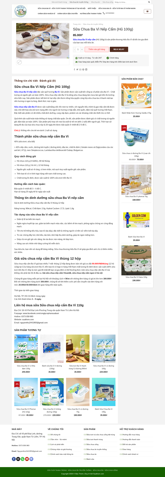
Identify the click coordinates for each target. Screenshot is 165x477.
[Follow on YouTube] (27, 459)
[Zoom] (19, 62)
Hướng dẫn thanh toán (90, 13)
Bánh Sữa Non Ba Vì (136, 237)
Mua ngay (119, 49)
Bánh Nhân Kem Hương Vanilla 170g (136, 113)
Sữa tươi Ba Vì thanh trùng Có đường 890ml (78, 367)
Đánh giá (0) (48, 80)
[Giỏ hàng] (147, 11)
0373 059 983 (27, 316)
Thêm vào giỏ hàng (96, 49)
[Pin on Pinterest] (83, 70)
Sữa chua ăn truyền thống (79, 2)
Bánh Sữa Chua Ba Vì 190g (103, 410)
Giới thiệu (92, 8)
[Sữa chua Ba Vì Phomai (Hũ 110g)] (26, 392)
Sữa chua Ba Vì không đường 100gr (52, 410)
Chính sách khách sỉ (46, 13)
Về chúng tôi (55, 435)
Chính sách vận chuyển (67, 13)
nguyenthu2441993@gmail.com (34, 323)
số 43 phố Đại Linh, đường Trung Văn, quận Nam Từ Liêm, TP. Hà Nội (28, 437)
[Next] (25, 60)
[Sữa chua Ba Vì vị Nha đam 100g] (26, 349)
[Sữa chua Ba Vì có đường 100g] (103, 349)
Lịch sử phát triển (57, 444)
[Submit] (149, 2)
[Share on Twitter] (77, 70)
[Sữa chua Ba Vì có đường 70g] (78, 392)
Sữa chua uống (108, 2)
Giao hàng (127, 449)
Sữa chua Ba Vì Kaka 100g (136, 277)
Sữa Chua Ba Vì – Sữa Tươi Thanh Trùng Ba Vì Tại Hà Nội (61, 8)
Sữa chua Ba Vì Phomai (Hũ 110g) (26, 410)
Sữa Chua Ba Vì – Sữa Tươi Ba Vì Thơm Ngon (117, 8)
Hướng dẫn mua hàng (131, 435)
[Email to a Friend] (80, 70)
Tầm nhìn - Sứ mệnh (59, 439)
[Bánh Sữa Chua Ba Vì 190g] (103, 392)
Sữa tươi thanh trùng (59, 2)
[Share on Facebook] (74, 70)
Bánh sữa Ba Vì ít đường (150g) (52, 367)
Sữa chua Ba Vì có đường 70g (77, 410)
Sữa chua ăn (95, 2)
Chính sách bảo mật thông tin (62, 454)
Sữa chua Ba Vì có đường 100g (103, 367)
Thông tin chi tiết (26, 80)
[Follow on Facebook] (14, 459)
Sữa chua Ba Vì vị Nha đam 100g (26, 367)
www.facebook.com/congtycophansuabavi (41, 313)
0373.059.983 (24, 445)
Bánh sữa (90, 459)
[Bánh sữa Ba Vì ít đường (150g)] (52, 349)
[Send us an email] (18, 459)
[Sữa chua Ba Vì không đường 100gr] (52, 392)
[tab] (26, 81)
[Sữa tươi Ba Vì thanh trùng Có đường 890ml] (78, 349)
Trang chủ (77, 24)
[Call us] (23, 459)
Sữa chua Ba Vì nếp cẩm (84, 40)
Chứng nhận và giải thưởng (61, 449)
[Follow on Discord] (31, 459)
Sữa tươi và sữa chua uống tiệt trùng (101, 435)
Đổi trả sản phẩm (129, 444)
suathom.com (28, 319)
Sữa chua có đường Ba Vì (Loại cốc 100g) (136, 154)
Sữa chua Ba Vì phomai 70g (136, 196)
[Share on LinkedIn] (86, 70)
